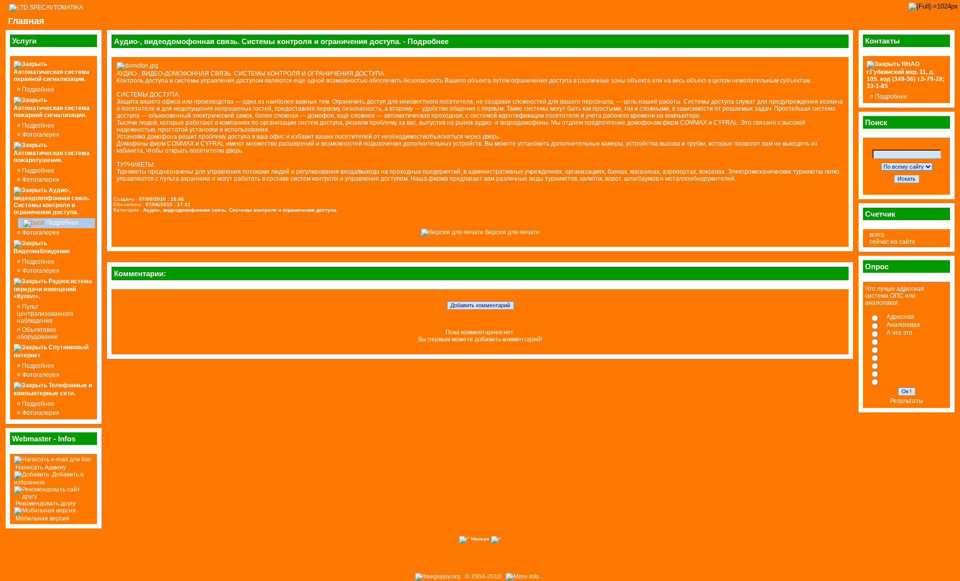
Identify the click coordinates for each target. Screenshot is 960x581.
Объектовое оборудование (37, 333)
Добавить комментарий (480, 305)
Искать (907, 179)
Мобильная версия (42, 518)
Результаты (906, 400)
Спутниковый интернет (51, 351)
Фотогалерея (40, 134)
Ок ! (907, 391)
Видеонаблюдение (42, 251)
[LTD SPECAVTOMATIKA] (46, 7)
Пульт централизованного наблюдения (45, 313)
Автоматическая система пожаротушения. (52, 157)
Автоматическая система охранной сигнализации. (52, 76)
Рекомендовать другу (45, 503)
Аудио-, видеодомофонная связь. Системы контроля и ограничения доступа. (52, 201)
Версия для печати (512, 232)
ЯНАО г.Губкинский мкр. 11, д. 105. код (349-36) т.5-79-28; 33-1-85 (905, 75)
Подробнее (37, 89)
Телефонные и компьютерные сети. (53, 389)
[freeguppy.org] (438, 576)
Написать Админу (40, 467)
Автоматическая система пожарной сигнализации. (52, 112)
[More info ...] (526, 576)
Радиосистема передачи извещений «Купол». (53, 289)
